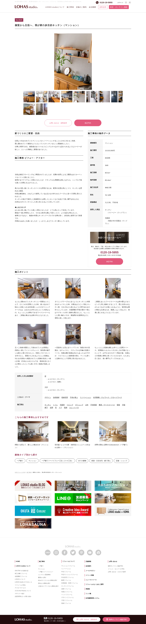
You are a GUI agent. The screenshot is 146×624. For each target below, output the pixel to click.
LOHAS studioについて (54, 7)
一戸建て (20, 461)
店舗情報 (88, 561)
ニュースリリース (91, 580)
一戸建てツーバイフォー (45, 572)
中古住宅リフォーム (67, 577)
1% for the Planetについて (23, 591)
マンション (32, 461)
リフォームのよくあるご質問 (94, 584)
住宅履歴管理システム (92, 598)
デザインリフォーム (67, 597)
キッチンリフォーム (67, 586)
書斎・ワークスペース (107, 405)
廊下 (46, 407)
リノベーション (85, 397)
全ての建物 (82, 461)
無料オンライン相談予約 (115, 566)
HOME (18, 561)
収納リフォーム (66, 603)
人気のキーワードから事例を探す (48, 586)
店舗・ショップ (121, 461)
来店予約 (88, 123)
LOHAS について (20, 579)
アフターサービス (20, 588)
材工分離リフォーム (21, 573)
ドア (60, 407)
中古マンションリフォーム (69, 574)
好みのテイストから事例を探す (47, 580)
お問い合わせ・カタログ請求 (117, 572)
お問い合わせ (113, 561)
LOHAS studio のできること (23, 582)
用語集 (88, 589)
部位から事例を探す (44, 583)
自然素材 (56, 397)
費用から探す (42, 577)
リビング (70, 405)
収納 (65, 407)
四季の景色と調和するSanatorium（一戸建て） (112, 445)
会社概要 (92, 7)
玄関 (51, 407)
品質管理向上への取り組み (23, 596)
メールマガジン (90, 570)
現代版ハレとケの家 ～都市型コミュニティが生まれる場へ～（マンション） (72, 446)
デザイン (48, 397)
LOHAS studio (26, 6)
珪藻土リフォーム (66, 592)
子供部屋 (93, 405)
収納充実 (64, 397)
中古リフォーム (66, 571)
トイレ (55, 405)
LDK (86, 405)
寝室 (118, 405)
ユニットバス (74, 407)
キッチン (48, 405)
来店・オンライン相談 (119, 7)
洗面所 (62, 405)
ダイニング (79, 405)
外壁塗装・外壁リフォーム (69, 583)
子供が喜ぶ (74, 397)
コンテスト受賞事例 (44, 574)
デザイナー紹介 (19, 593)
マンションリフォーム (68, 566)
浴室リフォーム (66, 589)
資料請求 (103, 7)
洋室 (123, 405)
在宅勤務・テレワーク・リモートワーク (107, 397)
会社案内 (88, 566)
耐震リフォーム (66, 580)
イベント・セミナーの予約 (116, 569)
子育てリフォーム (66, 600)
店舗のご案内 (81, 7)
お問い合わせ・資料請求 (58, 123)
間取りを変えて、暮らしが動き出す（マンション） (31, 446)
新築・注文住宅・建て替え (101, 461)
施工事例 (70, 7)
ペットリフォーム (66, 594)
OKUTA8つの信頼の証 (21, 570)
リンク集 (88, 593)
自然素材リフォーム (21, 576)
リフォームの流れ (20, 585)
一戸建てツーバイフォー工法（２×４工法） (57, 461)
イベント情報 (90, 575)
